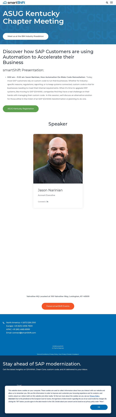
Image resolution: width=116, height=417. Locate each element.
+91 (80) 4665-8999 (21, 329)
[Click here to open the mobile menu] (111, 2)
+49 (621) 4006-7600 (23, 326)
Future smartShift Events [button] (57, 306)
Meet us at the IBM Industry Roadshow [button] (26, 36)
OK (99, 407)
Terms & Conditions (42, 354)
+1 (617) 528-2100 (28, 323)
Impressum (75, 354)
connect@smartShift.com (24, 333)
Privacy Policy (94, 396)
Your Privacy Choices (65, 354)
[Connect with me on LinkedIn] (47, 202)
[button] (107, 3)
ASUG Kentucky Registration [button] (21, 109)
